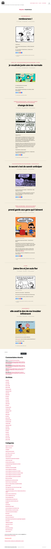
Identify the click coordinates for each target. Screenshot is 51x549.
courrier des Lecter (9, 460)
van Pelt (18, 339)
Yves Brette (19, 21)
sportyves (7, 526)
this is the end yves (9, 529)
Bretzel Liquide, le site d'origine (10, 535)
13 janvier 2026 (25, 21)
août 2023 (7, 412)
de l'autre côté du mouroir (10, 462)
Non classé (7, 513)
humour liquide (8, 485)
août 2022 (7, 427)
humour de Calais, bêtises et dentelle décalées (14, 483)
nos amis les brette (9, 515)
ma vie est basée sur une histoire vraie (12, 508)
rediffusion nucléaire (9, 522)
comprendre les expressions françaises (20, 101)
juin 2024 (7, 405)
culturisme (29, 301)
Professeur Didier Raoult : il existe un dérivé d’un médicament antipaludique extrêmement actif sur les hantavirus (15, 362)
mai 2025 (7, 398)
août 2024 (7, 401)
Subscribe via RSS (8, 538)
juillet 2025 (8, 394)
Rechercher (24, 353)
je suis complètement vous (10, 495)
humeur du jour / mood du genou (11, 481)
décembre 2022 (8, 419)
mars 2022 (7, 436)
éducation (28, 199)
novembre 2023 (8, 407)
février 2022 (8, 437)
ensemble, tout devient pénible (11, 467)
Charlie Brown (26, 55)
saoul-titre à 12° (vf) (9, 524)
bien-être (22, 199)
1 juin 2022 (25, 271)
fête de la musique (9, 478)
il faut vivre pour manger (10, 489)
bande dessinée (18, 55)
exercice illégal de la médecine (32, 101)
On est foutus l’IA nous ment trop (13, 360)
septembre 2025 (8, 391)
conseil (25, 157)
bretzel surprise (8, 456)
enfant (27, 157)
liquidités (7, 502)
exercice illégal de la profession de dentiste (13, 474)
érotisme (23, 345)
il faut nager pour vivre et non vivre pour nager (14, 487)
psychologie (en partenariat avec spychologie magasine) (26, 62)
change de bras (25, 105)
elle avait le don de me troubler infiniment (25, 312)
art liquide (7, 449)
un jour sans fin (8, 531)
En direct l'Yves (13, 62)
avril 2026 (7, 382)
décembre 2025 (8, 389)
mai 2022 (7, 432)
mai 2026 (7, 380)
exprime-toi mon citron (31, 55)
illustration (31, 258)
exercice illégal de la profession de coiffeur (13, 471)
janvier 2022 (8, 439)
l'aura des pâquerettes (25, 308)
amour (17, 258)
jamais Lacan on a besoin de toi (11, 493)
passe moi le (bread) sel (10, 517)
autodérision (18, 301)
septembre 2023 (8, 410)
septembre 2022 (8, 425)
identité (26, 95)
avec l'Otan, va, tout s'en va (10, 453)
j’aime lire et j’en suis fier (25, 268)
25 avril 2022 (25, 316)
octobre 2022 (8, 423)
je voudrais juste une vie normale (25, 65)
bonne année (22, 55)
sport (25, 345)
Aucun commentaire (31, 21)
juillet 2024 (8, 403)
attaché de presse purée (10, 451)
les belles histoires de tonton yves (11, 499)
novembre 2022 (8, 421)
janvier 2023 (8, 418)
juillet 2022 (8, 428)
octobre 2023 (8, 409)
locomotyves (8, 504)
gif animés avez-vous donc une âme (12, 480)
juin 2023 (7, 416)
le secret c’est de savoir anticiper (25, 166)
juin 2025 (7, 396)
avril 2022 (7, 434)
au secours (19, 258)
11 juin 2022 (25, 212)
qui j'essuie (38, 62)
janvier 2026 (8, 387)
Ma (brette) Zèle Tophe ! (10, 506)
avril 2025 (7, 400)
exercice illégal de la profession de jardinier (13, 476)
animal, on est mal (9, 447)
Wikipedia (22, 250)
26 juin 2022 (25, 169)
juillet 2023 (8, 414)
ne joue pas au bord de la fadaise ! (11, 511)
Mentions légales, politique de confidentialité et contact (14, 540)
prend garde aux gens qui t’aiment (25, 209)
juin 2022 (7, 430)
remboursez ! (25, 18)
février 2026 (8, 385)
